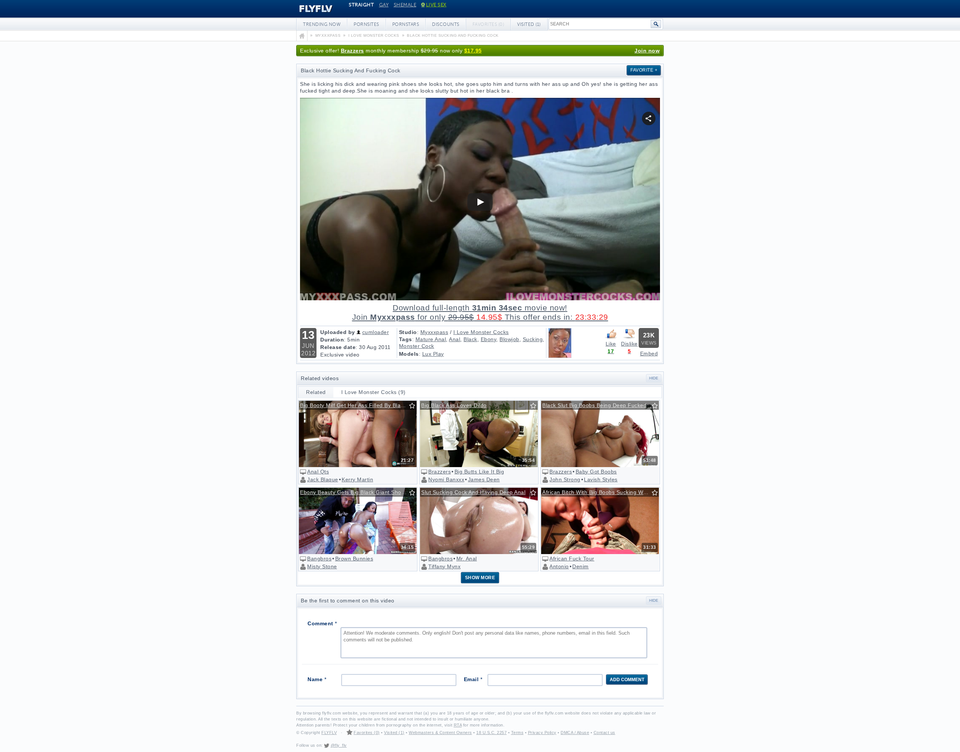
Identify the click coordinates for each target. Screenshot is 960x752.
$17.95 (473, 51)
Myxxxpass (434, 332)
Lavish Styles (601, 479)
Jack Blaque (322, 479)
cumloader (375, 332)
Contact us (604, 732)
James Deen (484, 479)
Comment (322, 623)
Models (409, 354)
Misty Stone (322, 566)
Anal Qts (318, 472)
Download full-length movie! (480, 312)
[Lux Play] (560, 356)
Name (317, 679)
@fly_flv (339, 745)
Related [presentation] (316, 392)
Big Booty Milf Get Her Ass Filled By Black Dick (358, 405)
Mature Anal (431, 339)
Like (611, 344)
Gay (384, 4)
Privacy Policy (542, 732)
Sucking (533, 339)
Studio (408, 332)
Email (473, 679)
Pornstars (405, 24)
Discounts (445, 24)
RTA (458, 725)
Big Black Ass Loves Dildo (454, 405)
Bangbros (319, 559)
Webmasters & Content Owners (440, 732)
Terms (517, 732)
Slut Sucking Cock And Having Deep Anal (473, 492)
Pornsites (366, 24)
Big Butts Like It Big (479, 472)
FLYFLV (310, 9)
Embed (649, 354)
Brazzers (352, 51)
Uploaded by (337, 332)
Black (470, 339)
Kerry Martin (357, 479)
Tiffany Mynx (444, 566)
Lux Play (433, 354)
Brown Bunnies (354, 559)
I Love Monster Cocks (481, 332)
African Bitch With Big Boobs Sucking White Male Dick (600, 492)
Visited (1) (529, 24)
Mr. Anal (466, 559)
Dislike (629, 344)
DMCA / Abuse (575, 732)
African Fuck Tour (571, 559)
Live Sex (436, 4)
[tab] (316, 392)
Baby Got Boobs (596, 472)
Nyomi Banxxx (446, 479)
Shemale (405, 4)
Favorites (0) (367, 732)
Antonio (559, 566)
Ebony (488, 339)
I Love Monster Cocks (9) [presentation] (373, 392)
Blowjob (509, 339)
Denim (580, 566)
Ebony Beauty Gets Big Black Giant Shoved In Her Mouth (358, 492)
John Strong (564, 479)
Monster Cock (416, 346)
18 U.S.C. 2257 (491, 732)
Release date (338, 347)
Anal (454, 339)
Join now (647, 51)
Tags (405, 339)
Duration (332, 340)
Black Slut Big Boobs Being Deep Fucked (594, 405)
